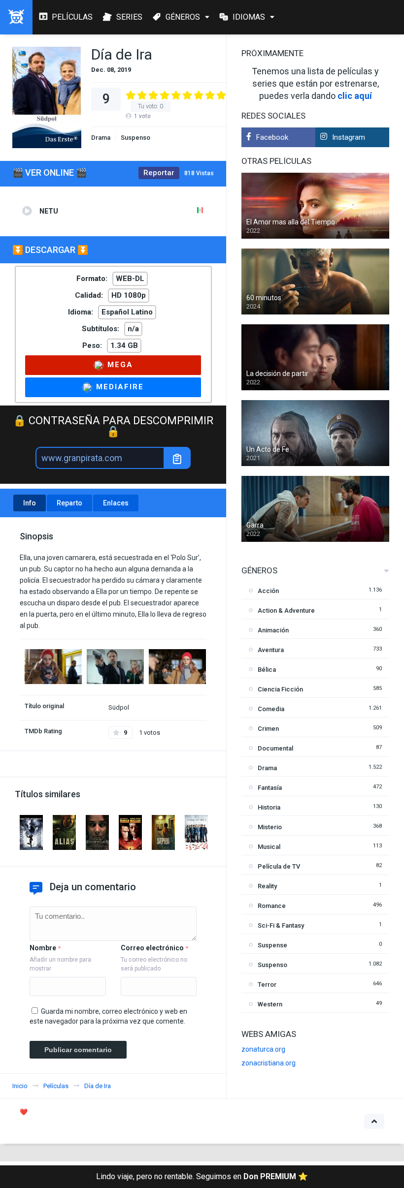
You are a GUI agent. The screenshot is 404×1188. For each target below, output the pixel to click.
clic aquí (354, 96)
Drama (100, 137)
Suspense (272, 945)
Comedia (271, 709)
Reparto (69, 503)
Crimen (268, 728)
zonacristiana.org (268, 1063)
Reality (267, 886)
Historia (269, 807)
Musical (269, 846)
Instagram (348, 137)
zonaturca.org (263, 1049)
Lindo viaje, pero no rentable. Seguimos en (202, 1176)
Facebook (272, 137)
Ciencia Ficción (280, 689)
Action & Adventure (286, 610)
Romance (272, 905)
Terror (267, 984)
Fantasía (270, 787)
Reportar (158, 172)
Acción (268, 590)
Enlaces (116, 503)
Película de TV (279, 866)
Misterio (270, 827)
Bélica (267, 669)
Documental (275, 748)
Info (29, 503)
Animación (273, 630)
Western (270, 1004)
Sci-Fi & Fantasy (281, 925)
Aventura (271, 650)
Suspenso (135, 137)
